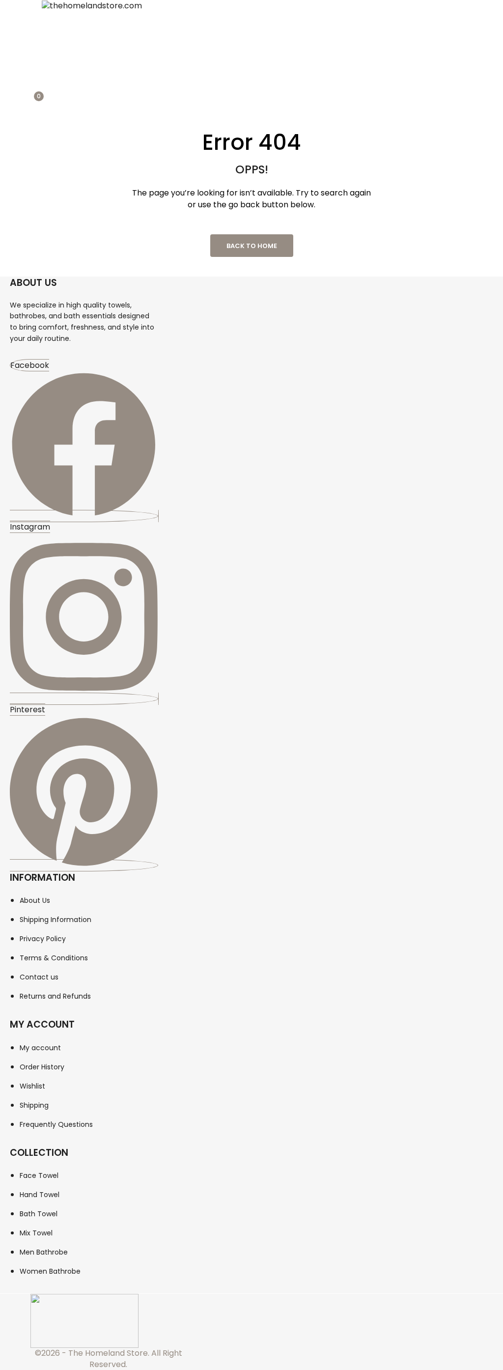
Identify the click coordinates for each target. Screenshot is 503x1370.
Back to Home (251, 246)
